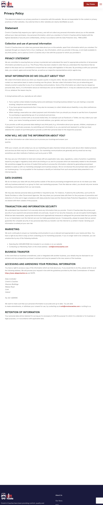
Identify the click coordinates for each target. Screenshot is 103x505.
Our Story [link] (59, 501)
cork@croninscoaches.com (58, 247)
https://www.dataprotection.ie (16, 273)
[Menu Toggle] (100, 4)
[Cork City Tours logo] (7, 496)
